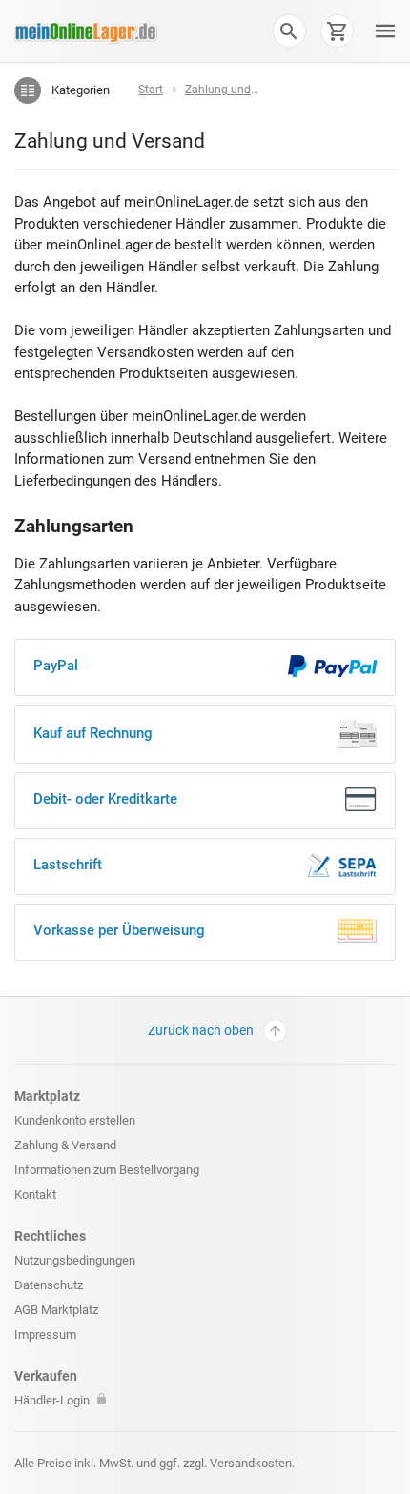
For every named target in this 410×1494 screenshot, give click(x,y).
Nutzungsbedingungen (74, 1260)
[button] (288, 30)
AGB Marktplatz (56, 1310)
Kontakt (35, 1194)
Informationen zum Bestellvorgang (106, 1170)
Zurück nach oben (201, 1030)
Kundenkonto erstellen (74, 1120)
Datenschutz (48, 1285)
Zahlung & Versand (65, 1145)
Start (150, 89)
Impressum (45, 1334)
